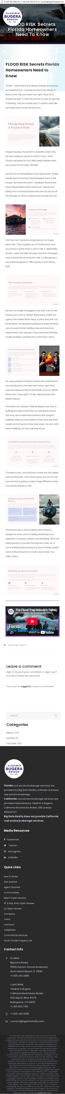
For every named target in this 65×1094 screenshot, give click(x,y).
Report (10, 732)
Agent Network (12, 887)
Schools (10, 738)
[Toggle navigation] (61, 16)
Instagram (14, 851)
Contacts (9, 924)
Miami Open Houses (15, 897)
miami (22, 645)
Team (7, 919)
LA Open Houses (13, 908)
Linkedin (13, 857)
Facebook (13, 839)
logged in (26, 686)
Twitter (12, 845)
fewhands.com (44, 1092)
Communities (11, 892)
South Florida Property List (18, 940)
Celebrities (10, 930)
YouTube (11, 743)
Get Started (10, 881)
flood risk (13, 645)
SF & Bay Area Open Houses (19, 903)
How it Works (11, 876)
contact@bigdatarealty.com (52, 2)
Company (9, 913)
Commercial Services (16, 935)
